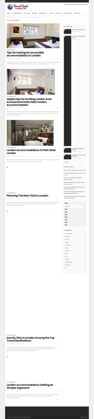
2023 (66, 214)
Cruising (34, 13)
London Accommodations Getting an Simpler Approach (30, 386)
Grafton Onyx (10, 58)
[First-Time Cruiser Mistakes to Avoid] (67, 91)
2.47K (58, 58)
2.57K (58, 198)
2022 (66, 217)
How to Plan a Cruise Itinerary (78, 29)
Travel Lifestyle (67, 13)
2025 (66, 209)
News (75, 256)
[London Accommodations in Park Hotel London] (30, 133)
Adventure (75, 236)
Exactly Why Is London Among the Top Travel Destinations (30, 339)
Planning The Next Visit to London (27, 196)
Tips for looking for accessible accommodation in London (25, 54)
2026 (66, 203)
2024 (66, 212)
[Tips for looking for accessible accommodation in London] (33, 35)
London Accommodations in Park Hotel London (31, 151)
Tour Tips (58, 13)
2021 (66, 220)
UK (75, 267)
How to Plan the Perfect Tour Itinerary (78, 149)
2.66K (58, 156)
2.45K (58, 343)
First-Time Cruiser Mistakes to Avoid (78, 37)
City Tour (27, 13)
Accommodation (17, 13)
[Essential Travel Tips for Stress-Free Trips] (67, 157)
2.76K (58, 107)
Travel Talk (77, 13)
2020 (66, 222)
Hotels (51, 13)
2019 (66, 225)
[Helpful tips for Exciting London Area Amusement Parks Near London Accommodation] (31, 82)
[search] (85, 13)
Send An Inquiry (24, 1)
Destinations (42, 13)
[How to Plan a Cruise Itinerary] (67, 31)
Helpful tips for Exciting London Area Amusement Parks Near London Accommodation (29, 102)
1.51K (58, 390)
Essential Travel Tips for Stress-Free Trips (79, 155)
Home (8, 13)
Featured (75, 250)
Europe (75, 248)
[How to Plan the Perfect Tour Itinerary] (67, 150)
